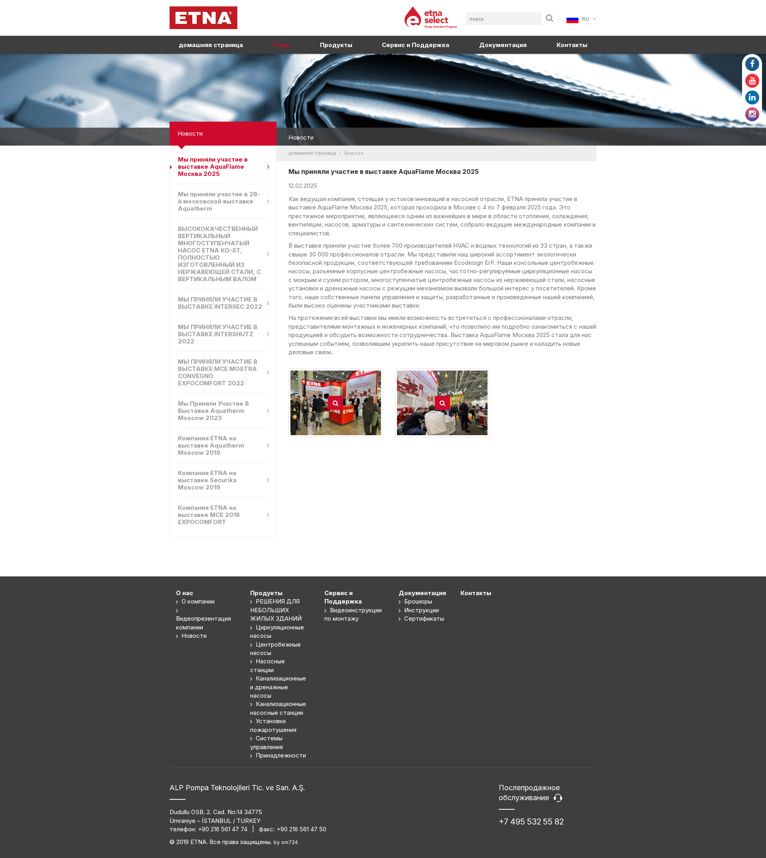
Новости (193, 635)
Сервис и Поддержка (415, 45)
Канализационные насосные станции (278, 708)
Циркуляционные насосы (277, 631)
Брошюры (417, 601)
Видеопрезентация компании (203, 623)
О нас (281, 45)
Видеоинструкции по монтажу (353, 614)
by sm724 (286, 842)
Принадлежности (280, 755)
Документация (503, 45)
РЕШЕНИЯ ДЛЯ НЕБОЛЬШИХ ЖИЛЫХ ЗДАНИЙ (276, 610)
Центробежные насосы (275, 649)
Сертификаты (423, 618)
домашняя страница (211, 45)
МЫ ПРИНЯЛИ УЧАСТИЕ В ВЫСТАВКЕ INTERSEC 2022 (220, 303)
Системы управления (266, 742)
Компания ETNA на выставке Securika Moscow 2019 (207, 480)
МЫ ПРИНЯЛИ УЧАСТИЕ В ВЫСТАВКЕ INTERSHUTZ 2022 (217, 334)
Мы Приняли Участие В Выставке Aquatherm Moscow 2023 (213, 411)
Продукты (336, 45)
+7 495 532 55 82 (531, 821)
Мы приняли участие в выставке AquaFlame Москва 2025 (213, 167)
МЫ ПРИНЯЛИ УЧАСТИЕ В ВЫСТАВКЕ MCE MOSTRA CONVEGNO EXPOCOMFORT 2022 (217, 372)
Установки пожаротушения (273, 725)
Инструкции (421, 610)
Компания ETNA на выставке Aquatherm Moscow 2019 (211, 445)
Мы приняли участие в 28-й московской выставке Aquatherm (219, 201)
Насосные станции (267, 665)
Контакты (572, 45)
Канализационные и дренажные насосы (278, 687)
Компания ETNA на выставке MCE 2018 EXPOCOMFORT (209, 515)
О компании (197, 601)
